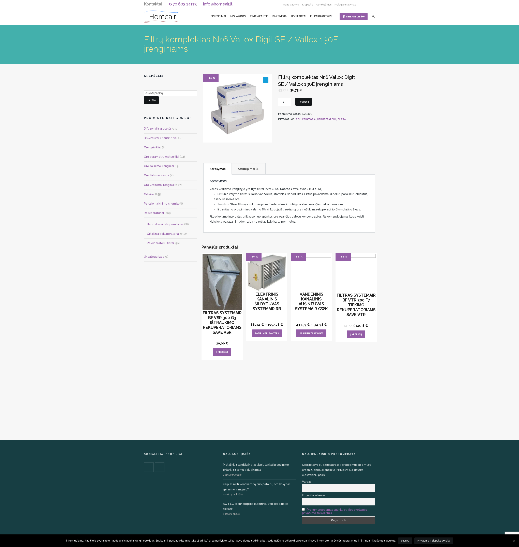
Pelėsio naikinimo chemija (161, 203)
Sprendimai (218, 16)
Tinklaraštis (259, 16)
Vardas (306, 481)
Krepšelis (307, 4)
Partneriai (279, 16)
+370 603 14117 (182, 4)
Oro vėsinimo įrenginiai (159, 185)
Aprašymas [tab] (217, 169)
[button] (265, 80)
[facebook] (363, 4)
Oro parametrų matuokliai (161, 156)
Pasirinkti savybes (267, 333)
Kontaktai (298, 16)
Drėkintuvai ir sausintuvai (160, 138)
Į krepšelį (303, 101)
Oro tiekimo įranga (156, 175)
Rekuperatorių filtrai (331, 119)
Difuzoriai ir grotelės (158, 128)
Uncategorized (154, 256)
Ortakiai (149, 194)
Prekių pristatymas (345, 4)
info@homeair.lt (218, 4)
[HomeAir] (161, 16)
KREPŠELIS (355, 16)
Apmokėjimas (323, 4)
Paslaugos (238, 16)
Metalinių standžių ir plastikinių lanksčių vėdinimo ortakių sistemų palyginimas (256, 467)
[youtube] (371, 4)
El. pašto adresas (313, 495)
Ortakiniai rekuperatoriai (163, 233)
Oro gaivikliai (152, 147)
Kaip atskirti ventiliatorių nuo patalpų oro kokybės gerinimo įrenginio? (257, 487)
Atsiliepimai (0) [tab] (248, 169)
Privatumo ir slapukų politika (433, 540)
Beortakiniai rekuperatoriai (165, 224)
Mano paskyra (291, 4)
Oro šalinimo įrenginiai (159, 166)
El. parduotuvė (321, 16)
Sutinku (405, 540)
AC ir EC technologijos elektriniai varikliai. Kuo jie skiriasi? (255, 506)
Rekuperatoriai (306, 119)
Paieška (151, 100)
